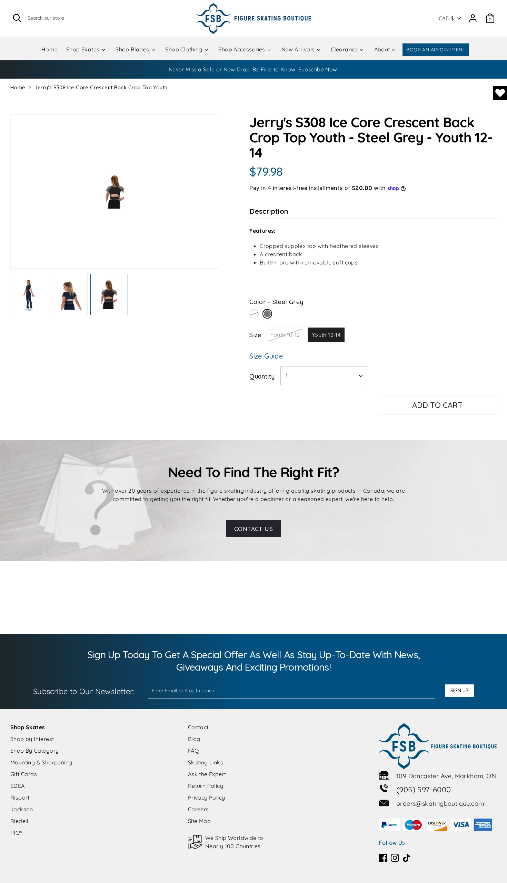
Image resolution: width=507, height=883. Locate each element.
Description (268, 211)
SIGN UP (459, 691)
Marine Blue (254, 314)
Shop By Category (34, 750)
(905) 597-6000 (423, 789)
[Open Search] (16, 17)
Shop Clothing (184, 49)
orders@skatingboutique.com (440, 803)
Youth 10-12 (285, 334)
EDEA (17, 785)
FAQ (193, 750)
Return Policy (205, 785)
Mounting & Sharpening (41, 762)
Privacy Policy (206, 797)
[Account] (472, 15)
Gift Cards (23, 774)
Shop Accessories (242, 49)
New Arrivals (298, 49)
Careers (198, 809)
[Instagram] (395, 858)
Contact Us (253, 528)
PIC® (16, 832)
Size (255, 335)
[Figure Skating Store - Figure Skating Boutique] (253, 18)
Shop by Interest (32, 738)
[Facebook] (383, 858)
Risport (20, 797)
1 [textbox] (287, 375)
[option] (115, 194)
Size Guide (266, 356)
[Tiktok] (406, 858)
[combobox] (324, 376)
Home (49, 49)
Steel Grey (267, 314)
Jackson (21, 809)
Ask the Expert (207, 774)
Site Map (199, 820)
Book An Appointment (435, 50)
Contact (198, 727)
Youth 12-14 (326, 334)
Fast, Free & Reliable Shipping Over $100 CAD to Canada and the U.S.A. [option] (253, 69)
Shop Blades (133, 49)
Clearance (345, 49)
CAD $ (446, 18)
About (382, 49)
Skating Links (205, 762)
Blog (194, 738)
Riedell (19, 820)
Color (276, 302)
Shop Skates (83, 49)
